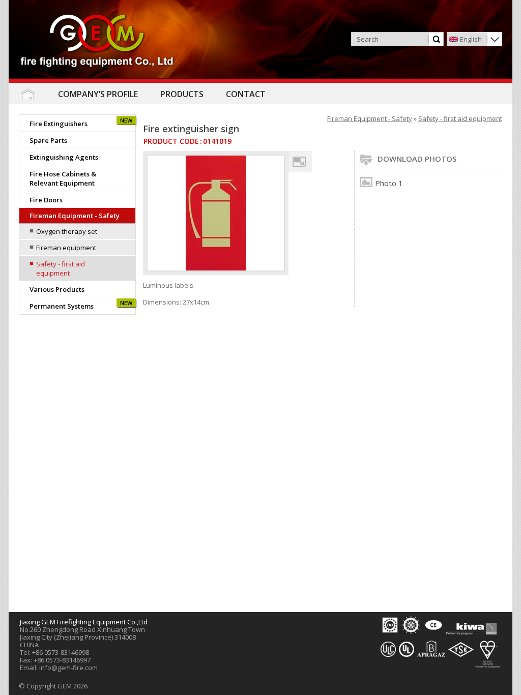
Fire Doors (46, 199)
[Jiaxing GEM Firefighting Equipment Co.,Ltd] (97, 41)
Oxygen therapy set (66, 231)
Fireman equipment (66, 247)
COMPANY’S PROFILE (98, 94)
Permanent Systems (62, 306)
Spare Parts (48, 140)
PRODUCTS (182, 94)
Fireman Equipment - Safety (75, 215)
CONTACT (246, 94)
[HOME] (28, 94)
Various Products (57, 289)
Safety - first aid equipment (60, 268)
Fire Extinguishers (59, 123)
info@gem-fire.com (68, 667)
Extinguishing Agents (64, 157)
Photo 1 (389, 183)
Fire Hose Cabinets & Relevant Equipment (63, 178)
